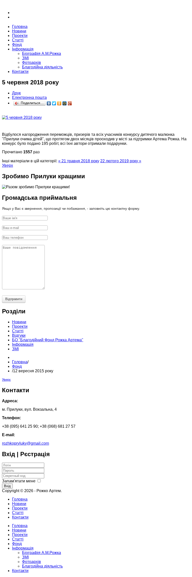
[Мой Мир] (64, 103)
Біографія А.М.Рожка (41, 53)
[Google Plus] (69, 103)
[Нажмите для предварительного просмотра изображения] (22, 117)
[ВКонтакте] (49, 103)
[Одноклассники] (59, 103)
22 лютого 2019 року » (120, 161)
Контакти (20, 517)
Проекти (20, 508)
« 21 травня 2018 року (78, 161)
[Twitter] (54, 103)
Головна (20, 362)
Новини (19, 504)
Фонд (17, 366)
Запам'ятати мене (19, 481)
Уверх (7, 165)
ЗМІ (25, 58)
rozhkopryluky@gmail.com (25, 443)
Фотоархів (31, 62)
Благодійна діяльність (42, 67)
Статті (18, 513)
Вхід (7, 486)
